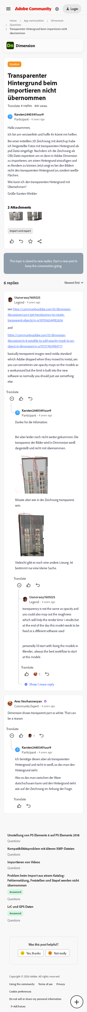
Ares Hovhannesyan (28, 701)
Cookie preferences (20, 991)
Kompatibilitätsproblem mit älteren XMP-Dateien (40, 848)
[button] (8, 10)
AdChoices (19, 1006)
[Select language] (57, 9)
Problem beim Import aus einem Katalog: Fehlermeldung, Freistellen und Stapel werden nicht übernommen (43, 880)
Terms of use (45, 984)
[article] (43, 348)
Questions (15, 24)
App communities (34, 20)
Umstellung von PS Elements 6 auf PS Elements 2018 (43, 835)
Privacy (60, 984)
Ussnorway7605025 (27, 297)
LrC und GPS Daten (20, 907)
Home (13, 20)
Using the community (22, 984)
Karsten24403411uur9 (29, 114)
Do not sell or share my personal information (35, 999)
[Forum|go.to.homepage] (33, 8)
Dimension (57, 20)
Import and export (20, 231)
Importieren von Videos (23, 862)
